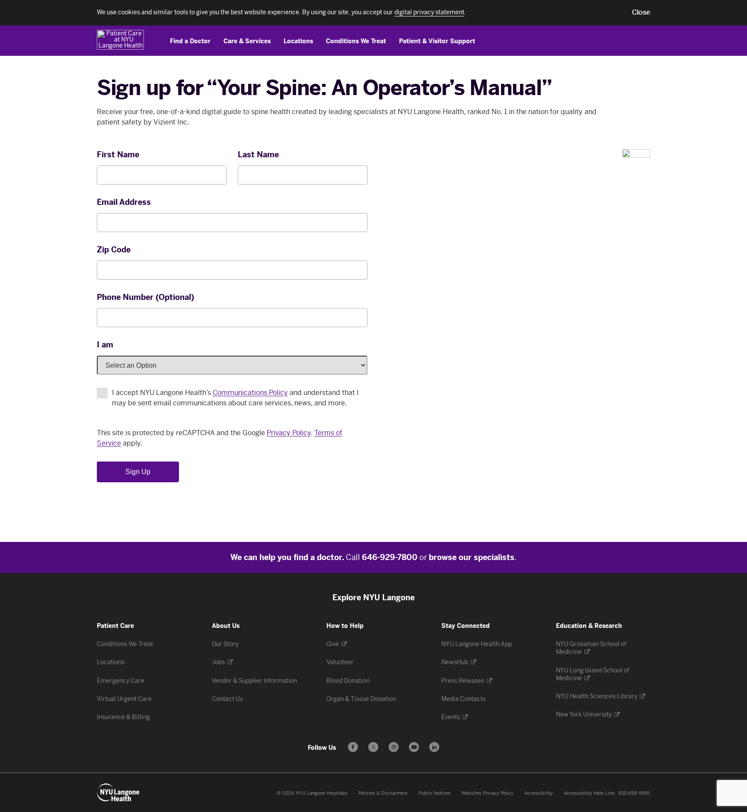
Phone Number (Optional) (145, 297)
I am (105, 345)
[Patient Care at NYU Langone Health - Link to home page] (121, 40)
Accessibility (538, 793)
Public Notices (434, 793)
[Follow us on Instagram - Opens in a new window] (394, 747)
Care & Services (247, 41)
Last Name (258, 154)
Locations (298, 41)
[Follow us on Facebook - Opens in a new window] (353, 747)
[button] (641, 12)
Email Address (124, 202)
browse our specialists (471, 557)
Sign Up (137, 471)
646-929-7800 (390, 557)
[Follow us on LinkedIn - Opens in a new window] (434, 747)
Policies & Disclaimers (383, 793)
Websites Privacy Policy (487, 793)
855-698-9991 (634, 793)
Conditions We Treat (356, 41)
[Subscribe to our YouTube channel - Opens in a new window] (414, 747)
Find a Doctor (190, 41)
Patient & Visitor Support (437, 41)
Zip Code (114, 250)
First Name (118, 154)
